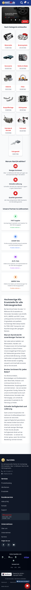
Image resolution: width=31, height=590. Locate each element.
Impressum (4, 582)
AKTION (25, 21)
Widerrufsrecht (5, 586)
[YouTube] (14, 545)
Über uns (4, 528)
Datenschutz (13, 582)
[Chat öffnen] (27, 586)
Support (4, 510)
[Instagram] (9, 545)
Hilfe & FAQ (5, 501)
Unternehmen (6, 533)
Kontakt (4, 506)
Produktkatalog (6, 483)
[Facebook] (3, 545)
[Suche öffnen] (21, 2)
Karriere (4, 537)
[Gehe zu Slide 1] (11, 20)
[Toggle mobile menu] (28, 2)
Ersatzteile (4, 491)
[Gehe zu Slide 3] (19, 20)
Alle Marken (5, 487)
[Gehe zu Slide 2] (15, 20)
